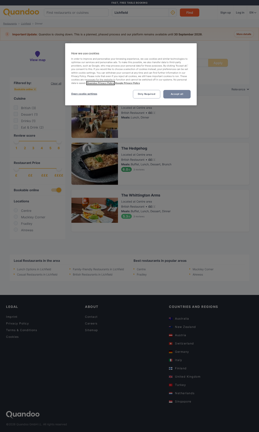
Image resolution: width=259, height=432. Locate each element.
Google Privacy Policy (127, 83)
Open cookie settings (84, 93)
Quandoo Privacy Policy (100, 83)
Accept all (177, 94)
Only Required (146, 94)
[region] (131, 74)
